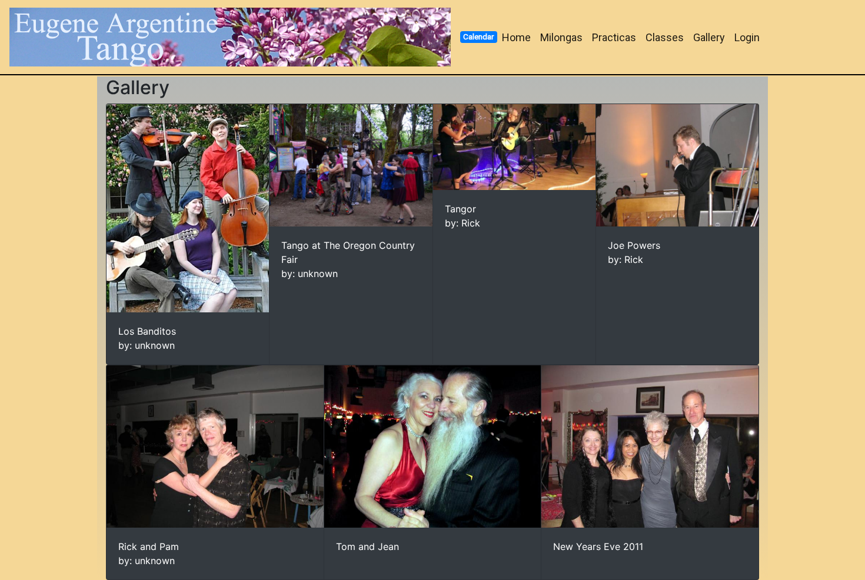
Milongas (561, 37)
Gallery (709, 37)
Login (747, 37)
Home (516, 37)
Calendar (478, 36)
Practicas (614, 37)
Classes (665, 37)
